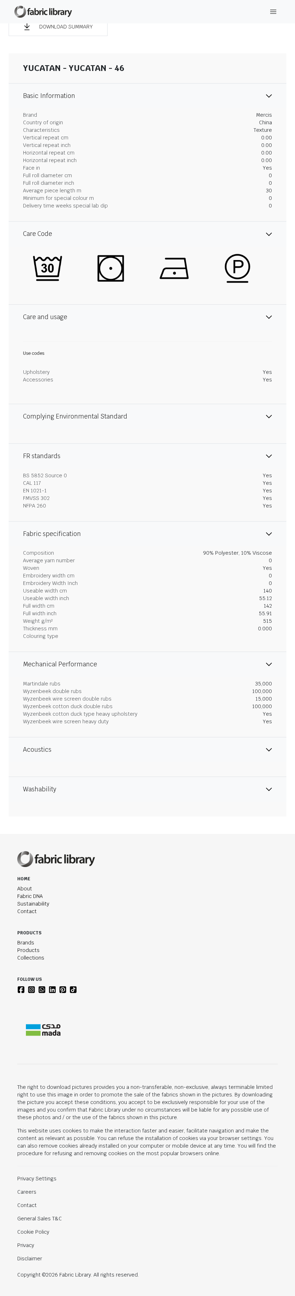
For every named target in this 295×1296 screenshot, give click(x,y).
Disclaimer (29, 1258)
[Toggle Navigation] (273, 12)
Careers (26, 1192)
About (24, 888)
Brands (25, 942)
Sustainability (33, 904)
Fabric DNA (30, 896)
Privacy (25, 1245)
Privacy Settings (36, 1178)
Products (28, 950)
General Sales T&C (39, 1218)
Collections (30, 958)
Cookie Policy (33, 1232)
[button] (58, 26)
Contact (27, 911)
